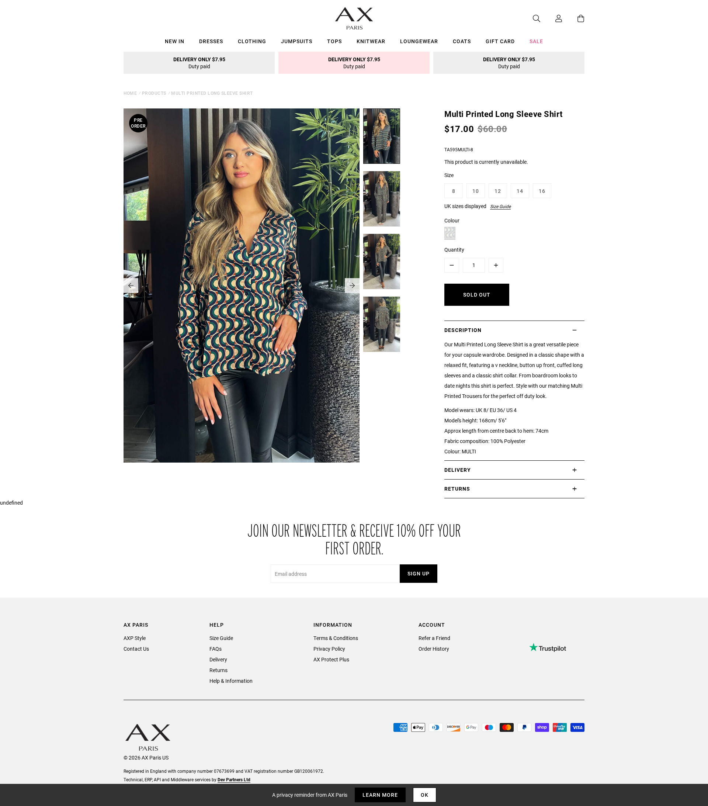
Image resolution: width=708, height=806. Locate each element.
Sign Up (418, 573)
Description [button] (463, 329)
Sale (536, 41)
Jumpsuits (296, 41)
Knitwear (371, 41)
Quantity (454, 249)
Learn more (380, 794)
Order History (434, 648)
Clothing (252, 41)
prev (131, 285)
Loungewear (419, 41)
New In (174, 41)
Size (449, 175)
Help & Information (231, 680)
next (352, 285)
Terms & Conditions (335, 637)
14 (520, 190)
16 (542, 190)
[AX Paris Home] (354, 18)
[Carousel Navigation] (242, 285)
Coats (462, 41)
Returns (218, 670)
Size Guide (500, 206)
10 (475, 190)
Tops (334, 41)
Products (154, 93)
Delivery (218, 659)
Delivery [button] (457, 469)
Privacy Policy (329, 648)
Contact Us (136, 648)
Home (130, 93)
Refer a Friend (434, 637)
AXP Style (135, 637)
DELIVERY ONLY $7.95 (199, 63)
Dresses (211, 41)
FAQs (215, 648)
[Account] (551, 18)
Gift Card (500, 41)
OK (424, 794)
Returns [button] (457, 488)
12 (497, 190)
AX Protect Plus (331, 659)
